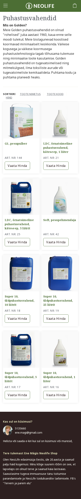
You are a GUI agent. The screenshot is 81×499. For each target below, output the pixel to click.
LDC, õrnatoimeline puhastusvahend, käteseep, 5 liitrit (19, 224)
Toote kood (55, 94)
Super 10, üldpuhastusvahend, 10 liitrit (19, 301)
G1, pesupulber (16, 143)
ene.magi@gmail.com (28, 432)
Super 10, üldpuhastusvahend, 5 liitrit (21, 377)
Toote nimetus (30, 94)
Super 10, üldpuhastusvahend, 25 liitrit (58, 301)
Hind (9, 97)
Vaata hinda (17, 166)
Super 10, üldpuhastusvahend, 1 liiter (59, 377)
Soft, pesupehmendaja (59, 220)
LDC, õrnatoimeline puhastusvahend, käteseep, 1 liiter (57, 148)
